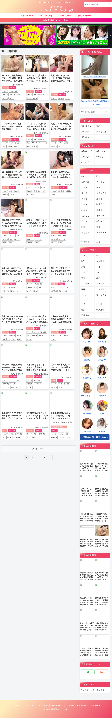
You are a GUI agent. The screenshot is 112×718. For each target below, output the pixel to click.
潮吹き (35, 98)
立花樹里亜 (6, 139)
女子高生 (68, 191)
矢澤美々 (5, 284)
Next (110, 36)
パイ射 (84, 187)
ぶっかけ (12, 143)
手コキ (68, 98)
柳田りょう (102, 342)
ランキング (30, 705)
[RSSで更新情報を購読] (101, 672)
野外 (28, 335)
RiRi (102, 413)
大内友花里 (54, 332)
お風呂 (60, 143)
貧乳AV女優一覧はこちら (94, 437)
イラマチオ (62, 239)
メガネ (99, 304)
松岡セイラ (30, 136)
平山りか (29, 235)
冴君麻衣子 (54, 232)
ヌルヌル (12, 434)
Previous (2, 36)
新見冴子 (5, 187)
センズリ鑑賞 (13, 91)
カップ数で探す (82, 705)
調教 (11, 239)
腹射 (98, 187)
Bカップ (29, 94)
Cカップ (5, 91)
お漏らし (85, 215)
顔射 (18, 143)
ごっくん (36, 187)
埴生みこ (29, 376)
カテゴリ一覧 (56, 705)
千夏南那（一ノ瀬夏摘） (87, 395)
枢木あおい (54, 187)
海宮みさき (54, 139)
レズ (83, 255)
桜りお (29, 280)
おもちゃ (85, 232)
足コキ (44, 143)
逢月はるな (87, 378)
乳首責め (85, 242)
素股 (28, 146)
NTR (83, 289)
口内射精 (17, 94)
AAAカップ (30, 239)
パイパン (34, 146)
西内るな (5, 332)
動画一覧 (17, 705)
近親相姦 (5, 194)
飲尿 (59, 235)
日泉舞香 (5, 376)
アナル (19, 235)
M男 (33, 143)
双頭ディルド (101, 234)
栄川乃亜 (87, 342)
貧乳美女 (38, 136)
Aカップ (5, 287)
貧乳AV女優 (43, 705)
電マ (35, 287)
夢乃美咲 (87, 413)
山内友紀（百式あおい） (58, 427)
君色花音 (54, 284)
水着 (35, 139)
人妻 (11, 94)
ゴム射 (60, 384)
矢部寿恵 (29, 184)
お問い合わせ (95, 705)
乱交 (4, 146)
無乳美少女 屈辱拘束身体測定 (94, 77)
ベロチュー (30, 194)
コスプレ (11, 243)
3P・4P (53, 243)
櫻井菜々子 (30, 91)
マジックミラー (101, 296)
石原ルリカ (102, 378)
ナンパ (84, 295)
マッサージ (86, 283)
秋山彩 (53, 380)
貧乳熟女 (12, 87)
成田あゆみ (102, 360)
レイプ (29, 98)
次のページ (38, 448)
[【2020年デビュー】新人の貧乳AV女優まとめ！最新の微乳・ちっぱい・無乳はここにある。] (82, 35)
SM (39, 380)
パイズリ (85, 204)
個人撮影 (43, 332)
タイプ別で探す (69, 705)
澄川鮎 (87, 360)
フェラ (12, 98)
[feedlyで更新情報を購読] (87, 672)
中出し (84, 176)
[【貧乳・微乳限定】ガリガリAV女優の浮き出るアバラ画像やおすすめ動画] (30, 35)
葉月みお (29, 328)
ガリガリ (5, 98)
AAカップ (100, 151)
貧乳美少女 (63, 187)
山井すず (5, 232)
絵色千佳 (87, 431)
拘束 (35, 380)
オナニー (5, 94)
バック (84, 210)
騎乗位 (5, 243)
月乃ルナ (54, 94)
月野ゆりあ (102, 395)
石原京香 (5, 87)
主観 (67, 434)
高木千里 (102, 431)
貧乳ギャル (62, 94)
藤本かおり (30, 430)
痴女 (15, 146)
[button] (110, 4)
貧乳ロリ (12, 284)
